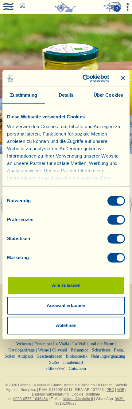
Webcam (23, 344)
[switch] (116, 220)
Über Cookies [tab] (108, 95)
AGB (120, 390)
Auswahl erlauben (66, 305)
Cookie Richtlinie (86, 394)
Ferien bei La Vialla (51, 344)
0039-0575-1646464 (30, 399)
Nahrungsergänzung (108, 356)
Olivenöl (59, 350)
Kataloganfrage (21, 350)
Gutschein (77, 368)
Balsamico (79, 350)
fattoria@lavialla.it (78, 399)
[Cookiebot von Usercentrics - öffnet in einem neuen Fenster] (83, 78)
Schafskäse (101, 350)
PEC (110, 390)
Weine (43, 350)
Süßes (54, 362)
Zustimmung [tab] (23, 95)
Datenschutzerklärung (50, 394)
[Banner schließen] (123, 78)
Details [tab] (66, 95)
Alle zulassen (66, 285)
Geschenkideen (49, 356)
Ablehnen (66, 325)
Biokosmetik (76, 356)
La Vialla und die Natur (93, 344)
